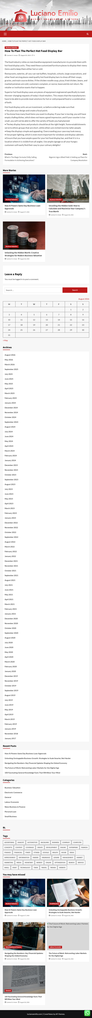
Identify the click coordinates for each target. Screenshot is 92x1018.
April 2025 (9, 388)
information (24, 857)
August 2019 (10, 695)
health (55, 852)
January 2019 (10, 729)
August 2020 (10, 638)
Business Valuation (11, 48)
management (68, 857)
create (40, 847)
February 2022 (11, 551)
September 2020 (11, 633)
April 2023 (9, 503)
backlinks (45, 842)
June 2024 (9, 436)
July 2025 (9, 374)
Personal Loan (10, 812)
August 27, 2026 (24, 212)
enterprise (73, 847)
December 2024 (11, 408)
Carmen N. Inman (12, 55)
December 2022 (11, 523)
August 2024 (10, 427)
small (6, 867)
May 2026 (9, 360)
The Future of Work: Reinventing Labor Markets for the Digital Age (32, 768)
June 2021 (9, 590)
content (18, 847)
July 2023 (9, 489)
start (14, 867)
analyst (21, 842)
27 (47, 330)
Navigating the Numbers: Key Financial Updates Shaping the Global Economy (36, 763)
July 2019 (9, 700)
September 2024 (11, 422)
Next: (68, 157)
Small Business (11, 816)
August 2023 (10, 484)
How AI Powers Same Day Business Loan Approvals (22, 207)
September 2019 (11, 690)
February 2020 (11, 666)
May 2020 (9, 652)
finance (7, 852)
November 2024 (11, 412)
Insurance (46, 857)
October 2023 (10, 475)
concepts (8, 847)
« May (5, 340)
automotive (32, 842)
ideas (72, 852)
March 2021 (10, 604)
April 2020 (9, 657)
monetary (29, 862)
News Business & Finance (15, 807)
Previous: (21, 157)
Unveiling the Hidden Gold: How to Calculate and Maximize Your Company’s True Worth (67, 208)
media (19, 862)
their (36, 867)
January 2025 (10, 403)
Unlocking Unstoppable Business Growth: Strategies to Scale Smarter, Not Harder (38, 758)
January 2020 (10, 671)
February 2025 (11, 398)
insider (35, 857)
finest (28, 852)
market (80, 857)
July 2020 (9, 642)
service (81, 862)
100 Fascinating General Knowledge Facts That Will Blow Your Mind (32, 773)
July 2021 (9, 585)
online (48, 862)
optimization (60, 862)
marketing (8, 862)
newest (39, 862)
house (63, 852)
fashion (84, 847)
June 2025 (9, 379)
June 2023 (9, 494)
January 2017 (10, 738)
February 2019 (11, 724)
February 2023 (11, 513)
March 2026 (10, 364)
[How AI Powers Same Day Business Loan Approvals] (24, 189)
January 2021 (10, 614)
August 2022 (10, 542)
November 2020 (11, 623)
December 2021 (11, 561)
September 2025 (11, 369)
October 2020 (10, 628)
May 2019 (9, 710)
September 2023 (11, 479)
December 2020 (11, 618)
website (62, 867)
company (66, 842)
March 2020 (10, 662)
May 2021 (9, 594)
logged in (19, 279)
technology (25, 867)
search (71, 862)
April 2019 (9, 714)
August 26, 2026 (68, 215)
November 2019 (11, 681)
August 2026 (10, 355)
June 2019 (9, 705)
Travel (44, 867)
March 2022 (10, 547)
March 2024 (10, 451)
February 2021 (11, 609)
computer (77, 842)
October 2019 (10, 686)
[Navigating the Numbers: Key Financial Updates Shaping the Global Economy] (24, 936)
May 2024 (9, 441)
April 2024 (9, 446)
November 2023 (11, 470)
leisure (56, 857)
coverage (30, 847)
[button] (5, 34)
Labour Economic (12, 802)
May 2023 (9, 499)
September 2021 (11, 575)
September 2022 (11, 537)
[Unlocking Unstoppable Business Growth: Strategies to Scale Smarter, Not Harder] (68, 893)
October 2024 (10, 417)
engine (63, 847)
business (55, 842)
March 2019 (10, 719)
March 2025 (10, 393)
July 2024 (9, 431)
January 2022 (10, 556)
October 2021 (10, 571)
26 (34, 330)
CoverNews (48, 1014)
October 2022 (10, 532)
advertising (9, 842)
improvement (9, 857)
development (51, 847)
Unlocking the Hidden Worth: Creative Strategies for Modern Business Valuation (23, 254)
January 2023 (10, 518)
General (8, 797)
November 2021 (11, 566)
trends (53, 867)
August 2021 (10, 580)
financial (18, 852)
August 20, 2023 (26, 55)
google (46, 852)
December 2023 (11, 465)
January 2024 (10, 460)
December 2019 (11, 676)
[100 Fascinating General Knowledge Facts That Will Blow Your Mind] (24, 980)
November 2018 (11, 734)
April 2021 (9, 599)
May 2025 (9, 384)
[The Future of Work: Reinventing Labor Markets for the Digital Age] (68, 936)
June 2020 (9, 647)
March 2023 (10, 508)
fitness (36, 852)
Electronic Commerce (13, 792)
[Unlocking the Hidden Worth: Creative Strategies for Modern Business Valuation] (24, 235)
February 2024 (11, 455)
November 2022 (11, 527)
